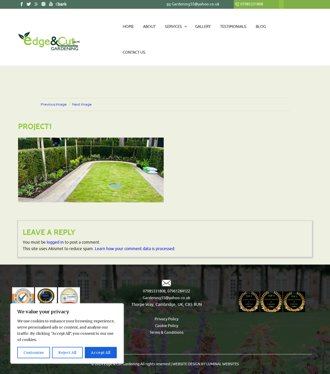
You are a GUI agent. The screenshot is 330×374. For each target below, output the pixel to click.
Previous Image (54, 104)
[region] (67, 333)
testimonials (233, 26)
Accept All (101, 352)
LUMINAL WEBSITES (222, 364)
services (173, 26)
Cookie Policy (166, 325)
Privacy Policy (166, 319)
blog (261, 26)
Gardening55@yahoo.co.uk (195, 4)
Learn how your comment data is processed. (135, 248)
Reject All (67, 352)
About (149, 26)
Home (128, 26)
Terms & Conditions (167, 332)
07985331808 (154, 291)
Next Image (82, 104)
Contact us (134, 52)
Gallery (203, 26)
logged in (55, 242)
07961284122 (178, 291)
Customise (33, 352)
